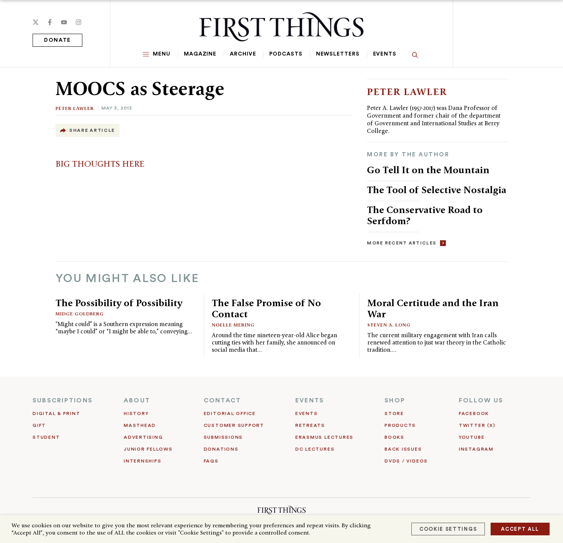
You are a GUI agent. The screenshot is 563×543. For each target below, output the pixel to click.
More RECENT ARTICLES (401, 243)
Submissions (223, 437)
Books (394, 437)
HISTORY (136, 413)
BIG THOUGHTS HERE (100, 163)
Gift (39, 425)
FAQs (211, 461)
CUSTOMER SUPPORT (234, 425)
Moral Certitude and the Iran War (433, 308)
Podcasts (285, 54)
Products (400, 425)
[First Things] (281, 26)
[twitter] (36, 22)
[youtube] (64, 22)
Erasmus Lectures (324, 437)
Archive (243, 54)
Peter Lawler (75, 108)
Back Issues (403, 449)
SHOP (395, 400)
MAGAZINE (200, 54)
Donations (221, 449)
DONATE (57, 40)
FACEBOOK (474, 413)
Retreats (310, 425)
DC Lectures (314, 449)
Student (46, 437)
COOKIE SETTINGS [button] (448, 529)
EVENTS (309, 400)
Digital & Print (56, 413)
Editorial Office (230, 413)
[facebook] (49, 22)
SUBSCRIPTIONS (63, 400)
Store (394, 413)
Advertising (143, 437)
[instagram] (78, 22)
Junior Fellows (148, 449)
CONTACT (222, 400)
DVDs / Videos (406, 461)
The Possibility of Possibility (119, 303)
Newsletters (338, 54)
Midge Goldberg (80, 314)
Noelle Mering (233, 325)
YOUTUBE (471, 437)
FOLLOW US (481, 400)
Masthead (140, 425)
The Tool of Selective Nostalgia (436, 190)
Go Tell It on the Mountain (428, 170)
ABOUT (137, 400)
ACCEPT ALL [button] (520, 529)
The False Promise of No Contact (266, 308)
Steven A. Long (389, 325)
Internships (142, 461)
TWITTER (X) (477, 425)
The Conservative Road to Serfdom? (425, 215)
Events (384, 54)
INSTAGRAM (476, 449)
